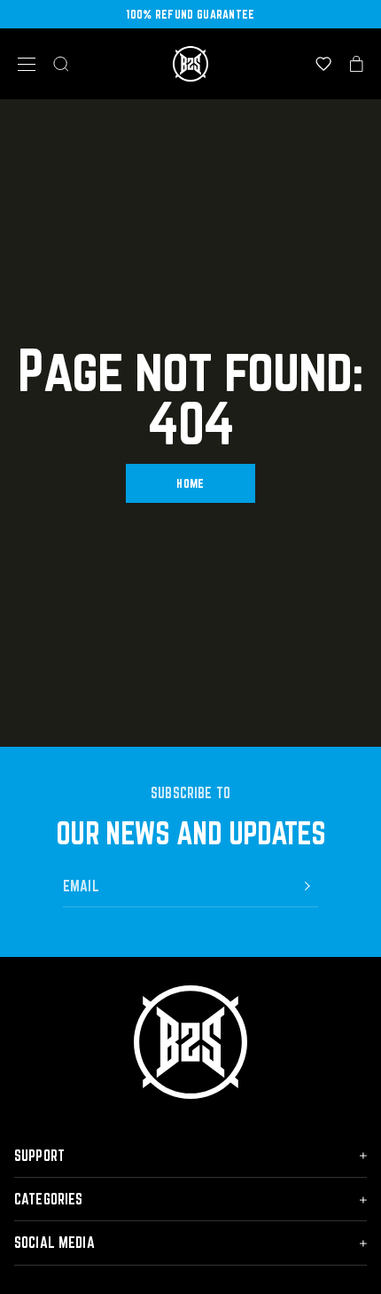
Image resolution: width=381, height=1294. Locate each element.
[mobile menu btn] (26, 64)
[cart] (356, 64)
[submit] (307, 886)
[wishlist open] (323, 64)
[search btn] (61, 64)
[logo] (190, 64)
